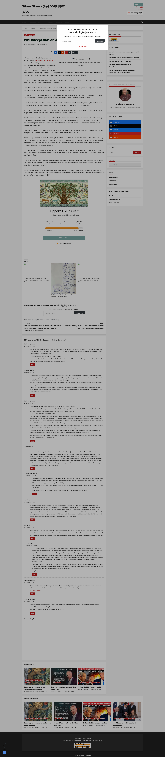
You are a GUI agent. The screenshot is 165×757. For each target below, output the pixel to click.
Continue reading (82, 46)
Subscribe (100, 41)
